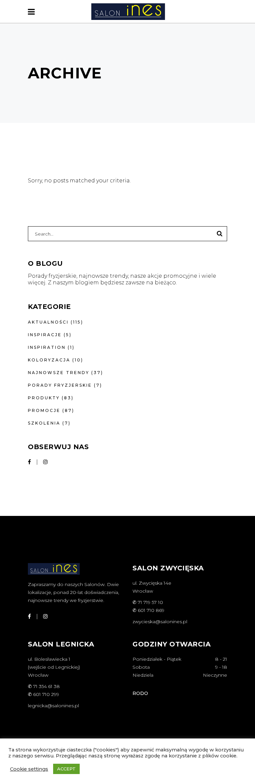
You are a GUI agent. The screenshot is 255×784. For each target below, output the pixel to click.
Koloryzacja (49, 359)
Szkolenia (44, 423)
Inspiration (47, 347)
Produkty (44, 397)
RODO (140, 693)
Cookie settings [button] (29, 769)
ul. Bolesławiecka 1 (49, 659)
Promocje (44, 410)
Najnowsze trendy (58, 372)
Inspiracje (45, 334)
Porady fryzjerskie (60, 385)
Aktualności (48, 322)
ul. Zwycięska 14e (151, 583)
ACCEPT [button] (66, 768)
